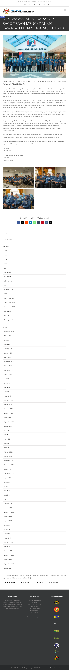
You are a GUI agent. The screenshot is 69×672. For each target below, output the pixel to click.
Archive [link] (6, 268)
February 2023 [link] (8, 400)
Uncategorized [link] (8, 320)
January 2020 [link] (8, 546)
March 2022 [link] (7, 447)
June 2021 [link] (7, 486)
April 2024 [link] (7, 344)
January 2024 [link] (8, 353)
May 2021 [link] (7, 491)
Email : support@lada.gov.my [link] (44, 1)
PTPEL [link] (6, 294)
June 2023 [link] (7, 383)
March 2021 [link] (7, 499)
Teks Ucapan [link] (7, 311)
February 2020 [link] (8, 542)
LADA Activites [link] (8, 281)
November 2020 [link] (9, 512)
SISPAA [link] (37, 618)
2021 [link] (5, 255)
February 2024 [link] (8, 349)
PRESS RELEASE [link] (9, 289)
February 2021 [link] (8, 503)
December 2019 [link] (8, 551)
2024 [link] (5, 264)
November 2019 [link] (9, 555)
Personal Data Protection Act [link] (53, 668)
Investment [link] (7, 277)
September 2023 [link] (9, 370)
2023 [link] (5, 259)
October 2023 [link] (8, 366)
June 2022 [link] (7, 435)
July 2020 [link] (7, 525)
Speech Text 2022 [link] (9, 298)
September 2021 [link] (9, 473)
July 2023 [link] (7, 379)
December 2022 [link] (8, 409)
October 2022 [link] (8, 417)
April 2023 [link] (7, 392)
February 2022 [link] (8, 452)
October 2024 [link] (8, 336)
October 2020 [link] (8, 516)
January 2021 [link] (8, 508)
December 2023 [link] (8, 357)
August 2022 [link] (8, 426)
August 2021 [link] (8, 478)
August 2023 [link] (8, 374)
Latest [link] (5, 285)
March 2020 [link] (7, 538)
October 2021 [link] (8, 469)
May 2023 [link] (7, 387)
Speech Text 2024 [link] (9, 307)
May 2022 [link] (7, 439)
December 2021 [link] (8, 460)
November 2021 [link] (9, 465)
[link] (20, 4)
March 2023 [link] (7, 396)
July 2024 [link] (7, 340)
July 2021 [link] (7, 482)
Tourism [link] (6, 315)
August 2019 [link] (8, 568)
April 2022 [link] (7, 443)
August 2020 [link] (8, 521)
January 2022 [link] (8, 456)
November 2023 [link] (9, 361)
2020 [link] (5, 251)
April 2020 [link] (7, 534)
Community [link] (7, 272)
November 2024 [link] (9, 331)
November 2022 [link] (9, 413)
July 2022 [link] (7, 430)
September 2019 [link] (9, 564)
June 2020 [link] (7, 529)
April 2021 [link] (7, 495)
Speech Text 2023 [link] (9, 302)
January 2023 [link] (8, 404)
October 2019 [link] (8, 559)
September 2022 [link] (9, 422)
